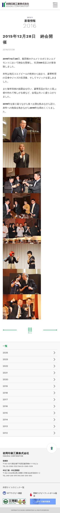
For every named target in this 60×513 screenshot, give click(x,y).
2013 (5, 426)
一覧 (5, 346)
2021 (5, 372)
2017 (5, 399)
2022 (5, 366)
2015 (5, 413)
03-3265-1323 (11, 466)
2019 (5, 386)
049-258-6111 (11, 476)
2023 (5, 359)
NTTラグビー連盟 (14, 493)
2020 (5, 379)
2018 (5, 392)
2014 (5, 419)
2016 (5, 406)
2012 (5, 433)
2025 (5, 352)
